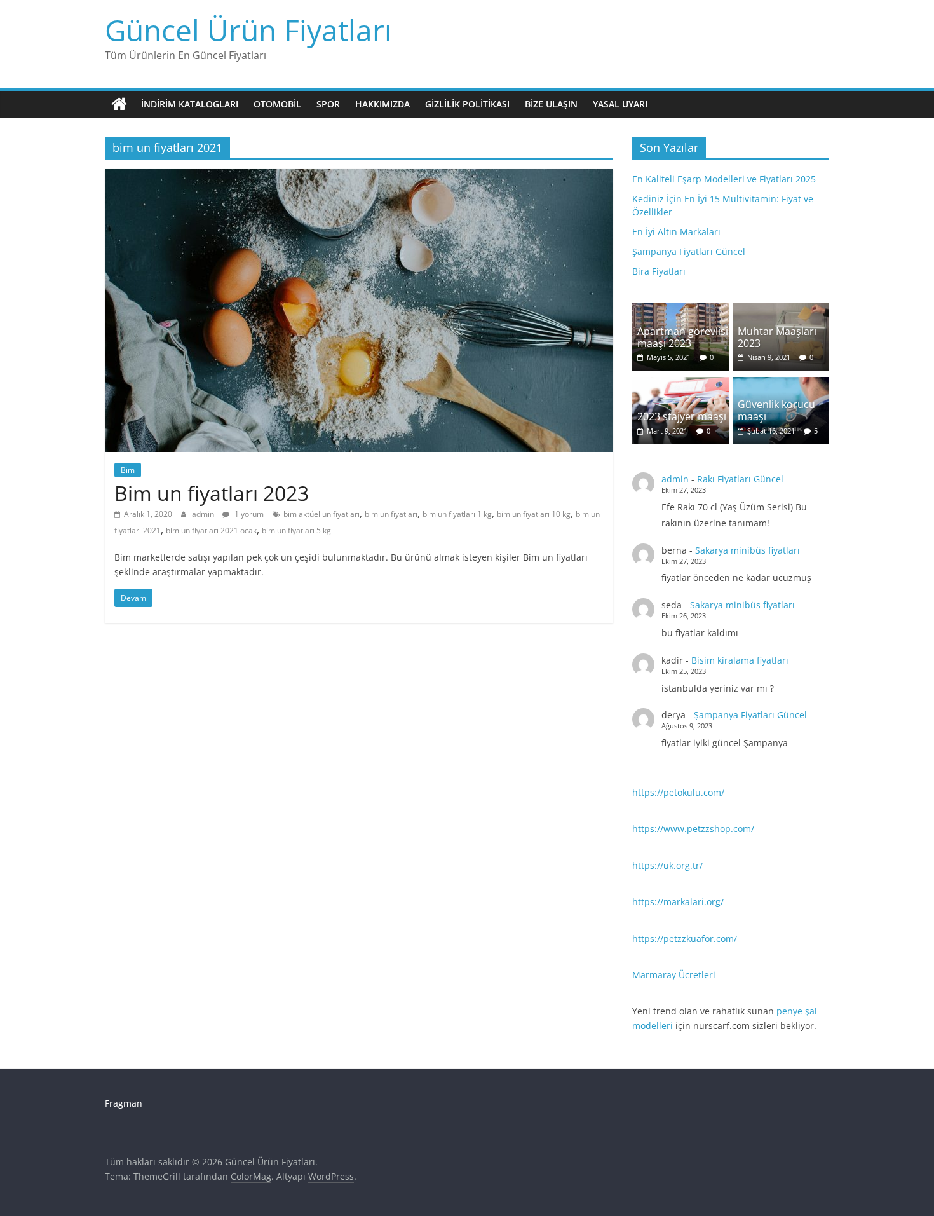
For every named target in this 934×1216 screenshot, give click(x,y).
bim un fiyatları (391, 514)
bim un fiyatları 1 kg (457, 514)
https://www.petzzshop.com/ (693, 829)
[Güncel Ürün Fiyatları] (119, 104)
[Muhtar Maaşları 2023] (781, 310)
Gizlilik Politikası (467, 104)
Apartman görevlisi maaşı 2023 (682, 337)
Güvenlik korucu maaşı (776, 410)
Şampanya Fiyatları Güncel (688, 251)
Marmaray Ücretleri (673, 975)
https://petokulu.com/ (678, 792)
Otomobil (277, 104)
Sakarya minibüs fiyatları (747, 550)
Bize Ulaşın (551, 104)
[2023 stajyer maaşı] (680, 384)
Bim (128, 470)
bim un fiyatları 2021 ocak (211, 530)
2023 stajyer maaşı (681, 416)
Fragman (123, 1103)
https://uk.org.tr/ (667, 865)
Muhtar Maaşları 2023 (777, 337)
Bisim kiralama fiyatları (739, 660)
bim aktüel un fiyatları (321, 514)
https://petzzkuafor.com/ (684, 938)
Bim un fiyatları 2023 (211, 493)
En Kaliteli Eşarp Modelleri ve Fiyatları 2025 (724, 179)
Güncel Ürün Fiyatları (248, 30)
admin (204, 514)
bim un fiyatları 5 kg (296, 530)
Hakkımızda (382, 104)
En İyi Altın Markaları (676, 232)
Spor (328, 104)
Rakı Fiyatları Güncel (740, 479)
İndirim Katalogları (189, 104)
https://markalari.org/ (678, 902)
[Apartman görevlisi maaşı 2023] (680, 310)
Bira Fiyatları (659, 271)
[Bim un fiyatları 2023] (359, 177)
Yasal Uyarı (620, 104)
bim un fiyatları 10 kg (534, 514)
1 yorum (248, 514)
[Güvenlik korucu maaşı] (781, 384)
